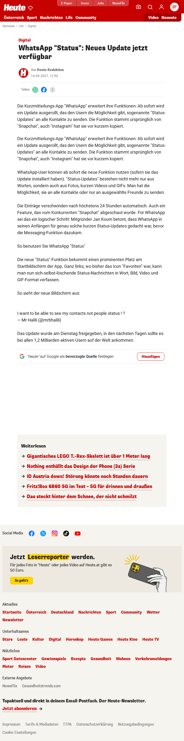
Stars (7, 639)
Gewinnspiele (53, 659)
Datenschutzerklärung (94, 724)
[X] (43, 533)
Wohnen (123, 659)
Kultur (38, 639)
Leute (22, 639)
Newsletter (12, 620)
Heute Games (100, 639)
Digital (32, 26)
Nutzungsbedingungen (136, 724)
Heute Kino (127, 639)
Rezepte (78, 659)
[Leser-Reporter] (138, 7)
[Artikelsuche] (150, 7)
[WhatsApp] (35, 89)
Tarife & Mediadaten (41, 724)
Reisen (24, 666)
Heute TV (150, 639)
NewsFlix (118, 3)
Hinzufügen (151, 356)
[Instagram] (55, 533)
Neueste (169, 17)
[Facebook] (44, 89)
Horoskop (74, 639)
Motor (8, 666)
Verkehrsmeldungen (153, 659)
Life (69, 17)
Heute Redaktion (50, 70)
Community (85, 17)
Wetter (153, 612)
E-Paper (66, 3)
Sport (32, 17)
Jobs (100, 3)
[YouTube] (77, 533)
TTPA (67, 724)
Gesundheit (101, 659)
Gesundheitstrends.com (41, 686)
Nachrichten (89, 612)
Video (153, 17)
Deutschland (62, 612)
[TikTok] (66, 533)
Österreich (14, 17)
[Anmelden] (161, 7)
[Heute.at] (15, 7)
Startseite (8, 26)
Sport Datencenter (19, 659)
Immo (85, 3)
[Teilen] (52, 90)
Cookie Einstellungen (19, 732)
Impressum (11, 724)
